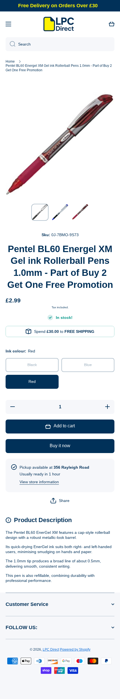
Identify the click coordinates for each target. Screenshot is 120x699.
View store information (39, 482)
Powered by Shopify (75, 649)
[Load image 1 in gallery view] (40, 212)
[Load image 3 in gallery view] (80, 212)
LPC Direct (51, 649)
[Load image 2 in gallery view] (60, 212)
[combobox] (60, 44)
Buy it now (60, 445)
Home (10, 61)
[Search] (10, 44)
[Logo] (60, 24)
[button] (111, 24)
